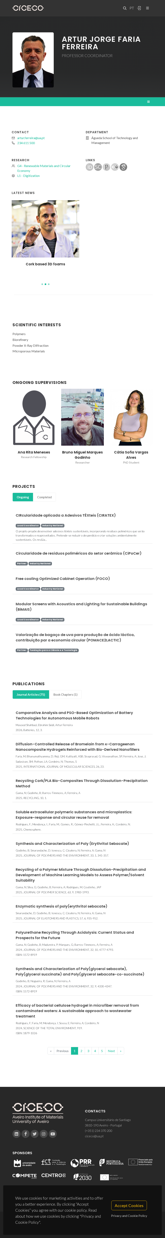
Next (111, 1051)
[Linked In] (16, 1134)
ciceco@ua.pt (94, 1136)
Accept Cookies (129, 1205)
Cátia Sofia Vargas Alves (131, 455)
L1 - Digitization (28, 175)
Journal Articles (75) (31, 694)
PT (132, 8)
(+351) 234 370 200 (98, 1130)
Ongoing (23, 497)
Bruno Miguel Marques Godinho (82, 455)
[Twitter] (35, 1134)
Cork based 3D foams (45, 264)
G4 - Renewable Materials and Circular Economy (44, 168)
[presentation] (8, 426)
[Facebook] (26, 1134)
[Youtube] (53, 1134)
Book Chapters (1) (65, 694)
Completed (44, 497)
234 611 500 (26, 143)
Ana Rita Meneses (34, 452)
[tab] (23, 497)
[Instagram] (44, 1134)
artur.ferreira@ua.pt (31, 138)
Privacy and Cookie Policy (129, 1215)
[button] (42, 284)
